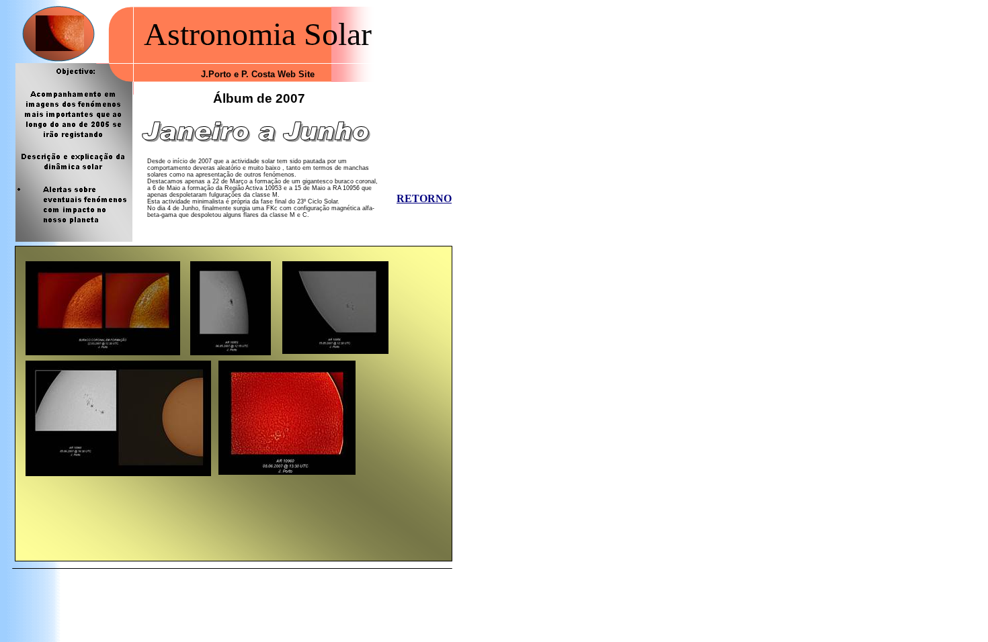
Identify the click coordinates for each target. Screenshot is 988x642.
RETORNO (424, 198)
